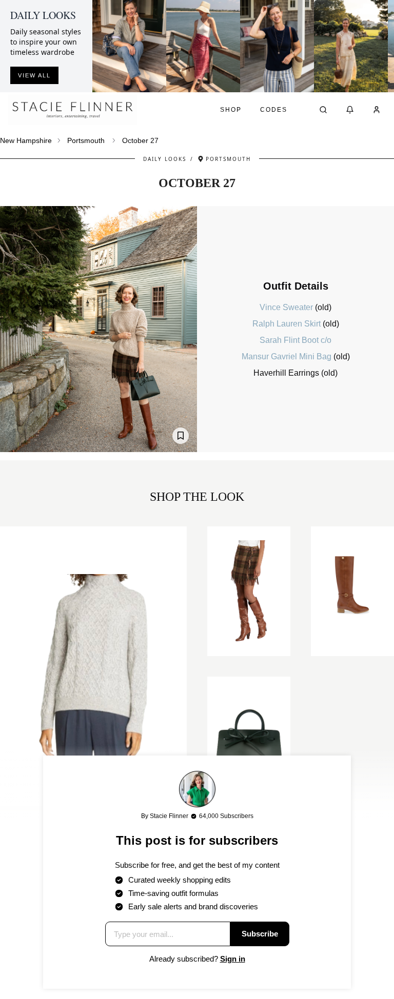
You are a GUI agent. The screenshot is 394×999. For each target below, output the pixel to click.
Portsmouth (86, 140)
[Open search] (323, 109)
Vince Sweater (287, 307)
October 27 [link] (140, 140)
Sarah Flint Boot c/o (295, 340)
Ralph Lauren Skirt (287, 323)
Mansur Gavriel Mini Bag (287, 356)
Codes (273, 109)
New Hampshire (26, 140)
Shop (231, 109)
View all (34, 75)
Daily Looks (164, 158)
